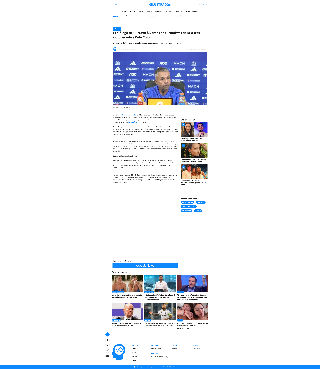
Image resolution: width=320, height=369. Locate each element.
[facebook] (200, 4)
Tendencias (179, 11)
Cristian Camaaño (195, 16)
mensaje (198, 210)
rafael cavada (139, 16)
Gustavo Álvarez (187, 202)
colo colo (200, 202)
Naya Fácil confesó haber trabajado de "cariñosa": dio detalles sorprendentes (192, 325)
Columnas (169, 11)
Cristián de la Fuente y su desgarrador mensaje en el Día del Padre (193, 182)
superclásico (186, 210)
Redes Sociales (118, 292)
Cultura (150, 11)
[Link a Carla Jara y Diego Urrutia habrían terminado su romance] (194, 129)
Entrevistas (159, 11)
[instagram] (207, 4)
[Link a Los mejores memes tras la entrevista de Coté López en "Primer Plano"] (127, 283)
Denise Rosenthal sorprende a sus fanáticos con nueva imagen (193, 160)
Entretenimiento (192, 11)
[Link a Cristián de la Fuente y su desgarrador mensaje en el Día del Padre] (194, 171)
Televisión (149, 292)
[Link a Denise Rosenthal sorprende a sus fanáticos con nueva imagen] (194, 150)
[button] (107, 340)
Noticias (125, 11)
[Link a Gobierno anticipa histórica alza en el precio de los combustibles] (127, 311)
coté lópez (167, 16)
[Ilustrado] (160, 4)
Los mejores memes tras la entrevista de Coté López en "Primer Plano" (127, 296)
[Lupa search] (116, 4)
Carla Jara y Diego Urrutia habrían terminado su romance (193, 139)
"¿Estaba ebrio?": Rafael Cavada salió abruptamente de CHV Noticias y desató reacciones (159, 297)
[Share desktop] (107, 334)
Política (133, 11)
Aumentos (116, 320)
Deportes (142, 11)
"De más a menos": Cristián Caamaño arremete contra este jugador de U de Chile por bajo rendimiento (192, 297)
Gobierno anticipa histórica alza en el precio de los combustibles (126, 324)
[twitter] (204, 4)
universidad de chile (188, 206)
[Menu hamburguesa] (113, 4)
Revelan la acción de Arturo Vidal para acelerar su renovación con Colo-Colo (159, 324)
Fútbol (117, 29)
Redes (180, 320)
